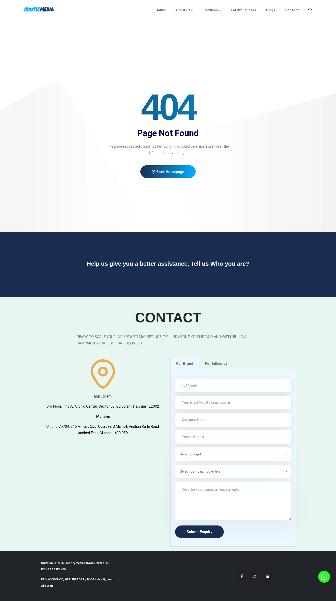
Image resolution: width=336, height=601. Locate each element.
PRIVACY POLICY (52, 579)
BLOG (90, 579)
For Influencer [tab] (217, 363)
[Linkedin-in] (267, 576)
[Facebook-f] (242, 576)
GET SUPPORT (75, 579)
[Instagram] (255, 576)
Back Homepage (169, 172)
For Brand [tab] (184, 363)
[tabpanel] (233, 458)
